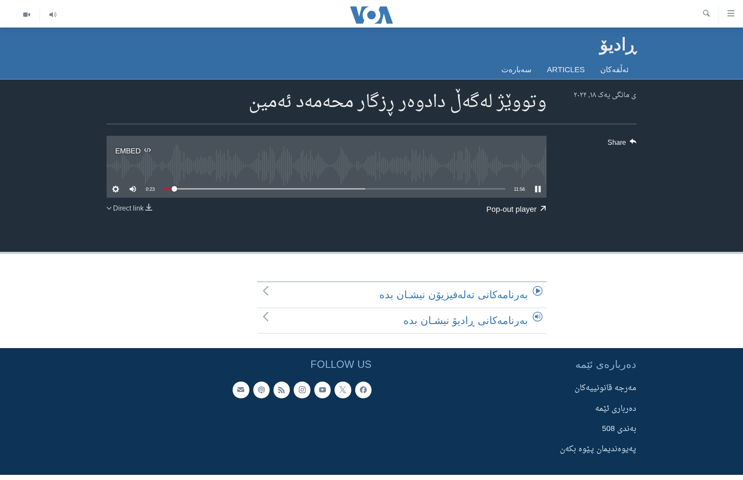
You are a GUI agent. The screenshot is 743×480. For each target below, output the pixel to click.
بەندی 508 (619, 429)
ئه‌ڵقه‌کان (614, 69)
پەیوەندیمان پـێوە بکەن (598, 449)
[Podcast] (261, 390)
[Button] (622, 145)
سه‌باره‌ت (516, 69)
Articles (566, 69)
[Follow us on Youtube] (322, 390)
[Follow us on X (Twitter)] (343, 390)
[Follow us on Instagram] (302, 390)
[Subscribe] (241, 390)
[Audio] (53, 15)
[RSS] (281, 390)
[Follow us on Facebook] (363, 390)
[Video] (27, 15)
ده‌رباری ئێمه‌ (615, 408)
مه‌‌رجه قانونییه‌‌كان (605, 388)
